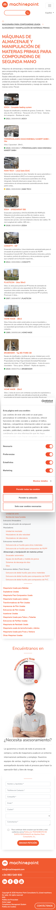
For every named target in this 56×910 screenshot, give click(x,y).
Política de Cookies (9, 907)
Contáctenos (45, 905)
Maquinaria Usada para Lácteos (15, 599)
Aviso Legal (6, 902)
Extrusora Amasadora (12, 520)
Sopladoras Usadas (11, 591)
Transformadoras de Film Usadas (16, 602)
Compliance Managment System (14, 904)
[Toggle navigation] (49, 5)
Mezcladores (8, 527)
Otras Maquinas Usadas (13, 635)
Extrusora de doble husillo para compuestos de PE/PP (28, 576)
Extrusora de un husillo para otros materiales (24, 545)
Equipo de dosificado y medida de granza (22, 559)
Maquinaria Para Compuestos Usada (17, 595)
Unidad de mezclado (14, 531)
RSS (3, 897)
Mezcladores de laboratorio (17, 538)
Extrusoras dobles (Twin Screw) (16, 569)
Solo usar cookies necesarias (28, 506)
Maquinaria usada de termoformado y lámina (21, 628)
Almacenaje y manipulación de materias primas (23, 552)
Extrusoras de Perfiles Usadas (15, 620)
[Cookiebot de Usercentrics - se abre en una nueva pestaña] (41, 401)
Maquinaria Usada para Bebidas (16, 588)
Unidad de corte (12, 513)
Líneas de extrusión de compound (17, 524)
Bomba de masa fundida (16, 517)
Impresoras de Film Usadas (14, 606)
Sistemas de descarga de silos (18, 562)
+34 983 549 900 (12, 875)
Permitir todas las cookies (28, 489)
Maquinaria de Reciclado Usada (15, 624)
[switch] (49, 454)
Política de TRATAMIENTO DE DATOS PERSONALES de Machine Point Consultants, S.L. (30, 834)
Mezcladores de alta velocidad (18, 534)
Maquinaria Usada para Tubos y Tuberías (19, 617)
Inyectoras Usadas (10, 613)
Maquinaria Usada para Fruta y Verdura (19, 631)
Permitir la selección (28, 498)
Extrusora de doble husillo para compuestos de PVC (27, 579)
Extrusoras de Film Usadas (14, 610)
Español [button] (48, 12)
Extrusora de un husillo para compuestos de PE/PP (26, 548)
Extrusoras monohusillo (13, 541)
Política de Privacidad (10, 900)
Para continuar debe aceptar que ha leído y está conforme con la (29, 833)
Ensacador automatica (15, 555)
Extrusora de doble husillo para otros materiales (25, 572)
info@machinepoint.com (13, 869)
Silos (8, 565)
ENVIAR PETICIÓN (28, 842)
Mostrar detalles (40, 481)
